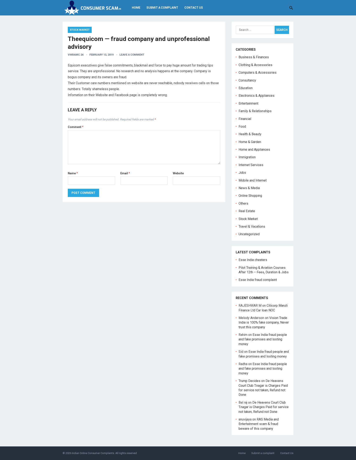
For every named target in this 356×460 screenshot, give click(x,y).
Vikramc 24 (75, 54)
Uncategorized (249, 234)
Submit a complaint (162, 7)
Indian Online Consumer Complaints (93, 453)
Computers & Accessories (257, 73)
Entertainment (248, 103)
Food (242, 126)
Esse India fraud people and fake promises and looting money (263, 339)
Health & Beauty (250, 134)
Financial (245, 119)
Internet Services (251, 165)
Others (243, 203)
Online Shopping (250, 196)
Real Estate (247, 211)
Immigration (247, 157)
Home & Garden (250, 142)
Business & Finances (254, 57)
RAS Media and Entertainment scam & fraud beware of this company (259, 424)
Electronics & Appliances (256, 96)
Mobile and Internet (253, 180)
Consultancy (247, 80)
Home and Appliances (254, 149)
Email (125, 173)
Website (178, 173)
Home (136, 7)
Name (73, 173)
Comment (75, 127)
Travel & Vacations (252, 226)
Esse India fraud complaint (258, 280)
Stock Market (80, 29)
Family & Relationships (255, 111)
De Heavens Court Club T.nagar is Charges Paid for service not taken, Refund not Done (264, 407)
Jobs (242, 173)
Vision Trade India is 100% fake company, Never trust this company (264, 322)
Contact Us (193, 7)
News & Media (249, 188)
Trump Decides (249, 381)
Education (246, 88)
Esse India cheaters (253, 260)
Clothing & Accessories (255, 65)
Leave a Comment (131, 54)
